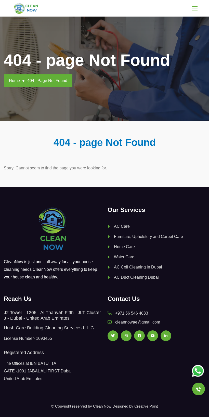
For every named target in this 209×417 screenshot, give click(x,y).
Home (14, 80)
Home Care (124, 247)
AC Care (122, 226)
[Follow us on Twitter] (113, 335)
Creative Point (146, 406)
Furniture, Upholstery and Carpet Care (148, 236)
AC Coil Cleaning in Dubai (138, 267)
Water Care (124, 257)
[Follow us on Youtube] (152, 335)
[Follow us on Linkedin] (166, 335)
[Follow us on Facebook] (139, 335)
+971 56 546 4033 (131, 313)
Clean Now (102, 406)
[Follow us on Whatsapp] (198, 371)
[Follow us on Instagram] (126, 335)
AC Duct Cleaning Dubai (136, 277)
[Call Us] (198, 389)
